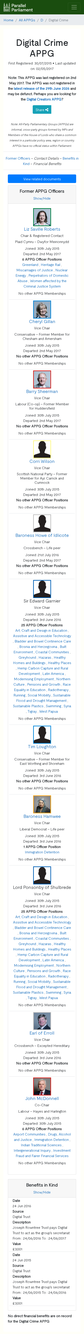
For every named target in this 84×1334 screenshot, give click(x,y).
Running (19, 694)
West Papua (48, 711)
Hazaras (45, 657)
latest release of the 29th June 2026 (41, 88)
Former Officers (18, 158)
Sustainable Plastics (28, 705)
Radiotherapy (58, 689)
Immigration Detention (42, 851)
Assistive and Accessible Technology (42, 635)
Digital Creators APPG (44, 98)
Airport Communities (29, 1133)
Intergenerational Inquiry (32, 1150)
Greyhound (27, 657)
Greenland (30, 264)
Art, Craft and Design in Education (41, 630)
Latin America (53, 673)
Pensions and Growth (43, 684)
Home (8, 19)
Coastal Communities (52, 651)
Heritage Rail (50, 264)
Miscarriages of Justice (34, 269)
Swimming (53, 705)
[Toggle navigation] (74, 7)
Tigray (32, 711)
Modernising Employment (34, 678)
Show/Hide (42, 198)
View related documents (42, 178)
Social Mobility (39, 694)
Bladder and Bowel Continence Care (43, 640)
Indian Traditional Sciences (41, 1144)
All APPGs (27, 19)
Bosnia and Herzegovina (38, 646)
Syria (67, 705)
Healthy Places (59, 662)
